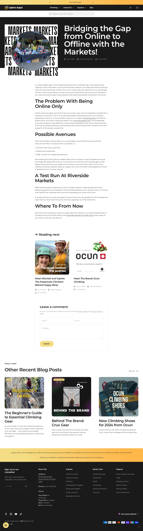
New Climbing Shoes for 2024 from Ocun (117, 423)
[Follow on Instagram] (11, 514)
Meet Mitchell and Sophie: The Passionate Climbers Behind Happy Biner (50, 281)
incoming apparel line (82, 121)
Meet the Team (72, 474)
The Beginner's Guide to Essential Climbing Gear (23, 417)
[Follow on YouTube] (16, 514)
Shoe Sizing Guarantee (125, 474)
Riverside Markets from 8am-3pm (80, 215)
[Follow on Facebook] (6, 514)
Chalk (95, 481)
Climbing (54, 8)
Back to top (9, 524)
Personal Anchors (100, 489)
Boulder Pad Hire (73, 496)
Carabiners (97, 478)
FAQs (118, 478)
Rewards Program (73, 489)
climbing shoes (90, 118)
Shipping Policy (122, 481)
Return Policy (121, 485)
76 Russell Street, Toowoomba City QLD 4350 (47, 479)
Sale (91, 8)
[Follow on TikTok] (21, 514)
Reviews (69, 481)
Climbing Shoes (99, 474)
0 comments (102, 59)
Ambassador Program (74, 485)
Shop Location (72, 492)
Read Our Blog (72, 478)
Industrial (67, 8)
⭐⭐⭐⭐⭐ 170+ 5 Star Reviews (71, 2)
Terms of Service (97, 311)
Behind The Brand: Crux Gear (68, 423)
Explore (80, 8)
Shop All (96, 492)
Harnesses (97, 485)
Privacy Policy (82, 311)
